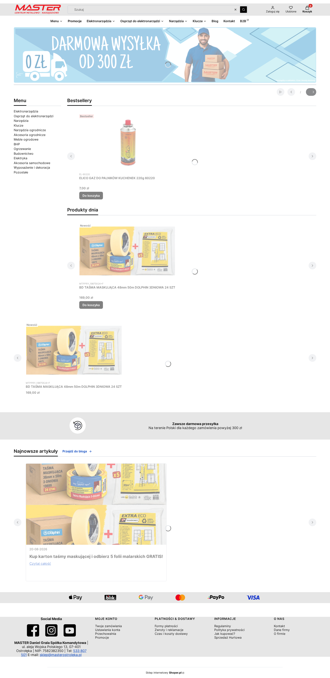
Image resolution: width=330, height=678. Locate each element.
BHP (17, 144)
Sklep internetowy (164, 672)
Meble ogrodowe (26, 139)
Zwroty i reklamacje (169, 630)
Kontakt (279, 626)
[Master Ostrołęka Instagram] (51, 635)
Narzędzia (21, 121)
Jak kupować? (224, 634)
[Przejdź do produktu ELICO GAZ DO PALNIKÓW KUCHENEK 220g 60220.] (127, 141)
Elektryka (20, 158)
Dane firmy (282, 630)
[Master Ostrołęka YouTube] (70, 635)
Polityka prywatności (229, 630)
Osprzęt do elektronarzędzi (33, 116)
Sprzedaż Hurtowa (228, 637)
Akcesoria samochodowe (32, 163)
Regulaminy (222, 626)
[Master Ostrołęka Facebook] (33, 635)
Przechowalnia (105, 634)
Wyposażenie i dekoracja (32, 167)
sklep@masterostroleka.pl (61, 655)
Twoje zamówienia (108, 626)
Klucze (18, 125)
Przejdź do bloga (74, 451)
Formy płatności (166, 626)
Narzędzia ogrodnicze (30, 130)
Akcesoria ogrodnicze (29, 135)
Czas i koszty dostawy (171, 634)
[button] (243, 9)
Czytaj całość (40, 564)
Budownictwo (23, 153)
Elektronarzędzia (26, 111)
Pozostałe (21, 172)
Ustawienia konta (107, 630)
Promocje (102, 637)
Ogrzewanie (22, 149)
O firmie (279, 634)
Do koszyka (91, 196)
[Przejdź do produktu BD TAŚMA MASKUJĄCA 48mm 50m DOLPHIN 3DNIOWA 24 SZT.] (127, 251)
